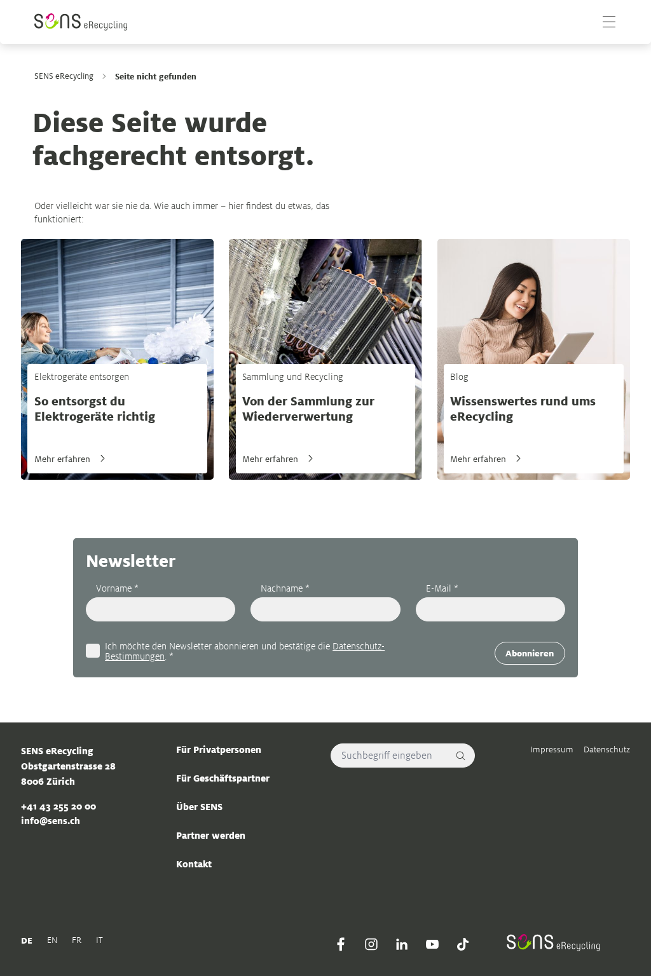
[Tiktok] (463, 944)
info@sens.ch (50, 821)
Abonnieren (529, 653)
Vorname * (117, 588)
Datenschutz (607, 749)
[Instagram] (371, 944)
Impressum (551, 749)
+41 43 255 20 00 (58, 806)
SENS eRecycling (63, 76)
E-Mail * (442, 588)
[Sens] (81, 21)
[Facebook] (341, 944)
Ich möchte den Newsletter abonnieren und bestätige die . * (245, 651)
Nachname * (285, 588)
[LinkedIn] (402, 944)
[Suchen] (461, 755)
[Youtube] (432, 944)
